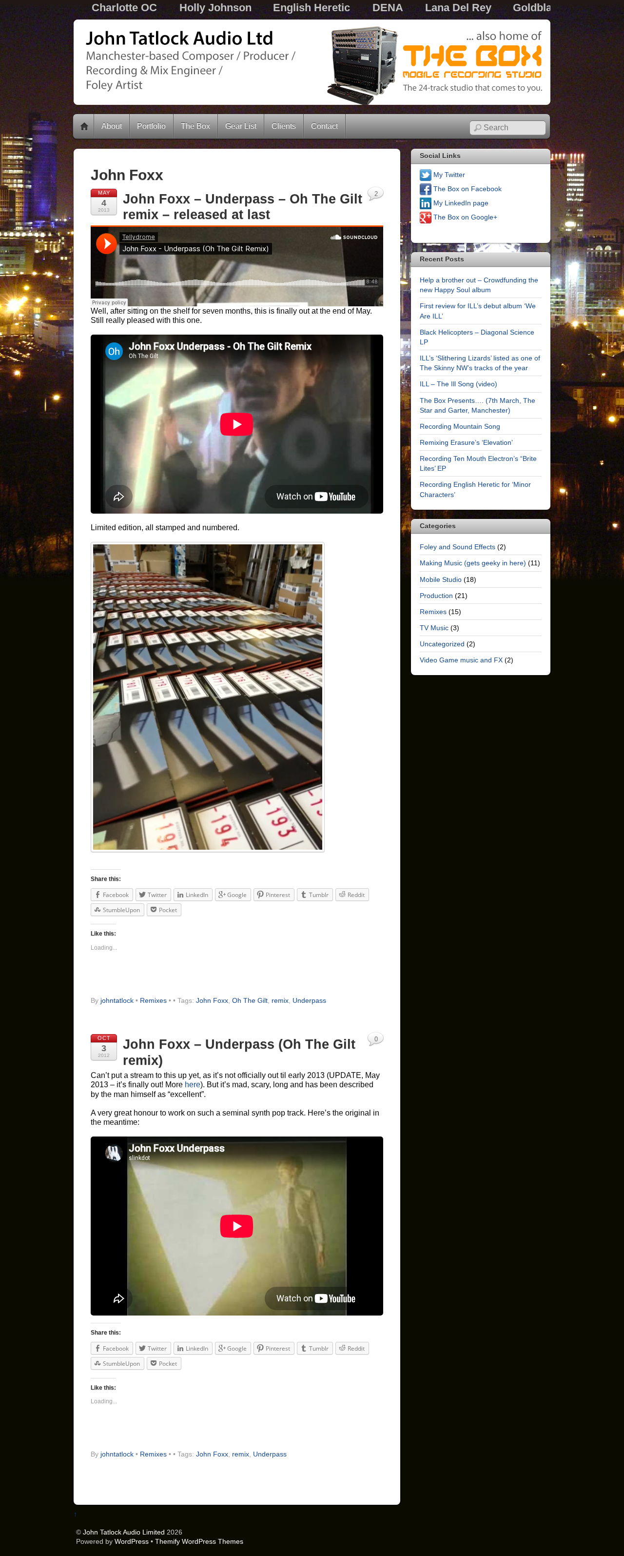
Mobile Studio (441, 579)
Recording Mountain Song (460, 426)
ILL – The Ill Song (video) (458, 384)
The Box (195, 126)
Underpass (309, 1000)
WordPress (132, 1541)
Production (436, 595)
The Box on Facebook (466, 189)
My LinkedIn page (459, 203)
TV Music (434, 628)
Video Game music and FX (461, 660)
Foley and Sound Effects (457, 547)
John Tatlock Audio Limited (124, 1532)
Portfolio (151, 126)
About (111, 126)
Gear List (240, 126)
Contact (324, 126)
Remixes (153, 1000)
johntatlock (117, 1000)
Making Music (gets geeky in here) (473, 563)
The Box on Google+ (464, 217)
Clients (284, 126)
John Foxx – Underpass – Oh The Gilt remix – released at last (242, 206)
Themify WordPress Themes (199, 1541)
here (192, 1084)
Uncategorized (442, 644)
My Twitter (448, 175)
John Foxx (212, 1000)
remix (280, 1000)
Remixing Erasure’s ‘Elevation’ (466, 442)
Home (84, 126)
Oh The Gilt (250, 1000)
